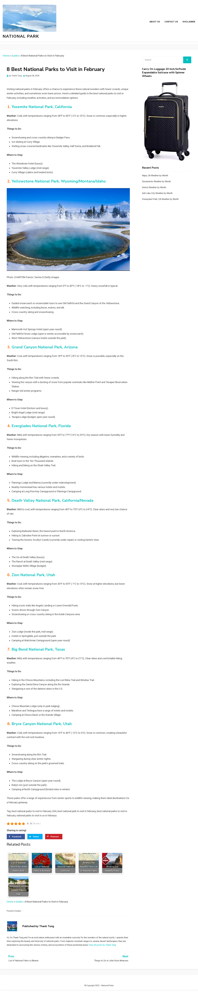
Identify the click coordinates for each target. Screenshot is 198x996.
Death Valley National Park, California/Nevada (52, 500)
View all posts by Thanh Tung (102, 945)
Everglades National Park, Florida (41, 425)
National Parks (107, 985)
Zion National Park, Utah (33, 575)
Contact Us (171, 22)
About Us (155, 22)
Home (6, 55)
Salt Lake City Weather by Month (157, 193)
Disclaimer (189, 22)
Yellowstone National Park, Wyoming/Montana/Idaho (59, 181)
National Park (21, 36)
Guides (15, 55)
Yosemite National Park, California (42, 106)
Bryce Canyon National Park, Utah (42, 723)
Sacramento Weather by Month (156, 181)
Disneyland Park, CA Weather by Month (160, 199)
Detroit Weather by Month (154, 187)
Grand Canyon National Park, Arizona (45, 347)
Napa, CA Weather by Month (155, 175)
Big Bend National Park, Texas (38, 649)
